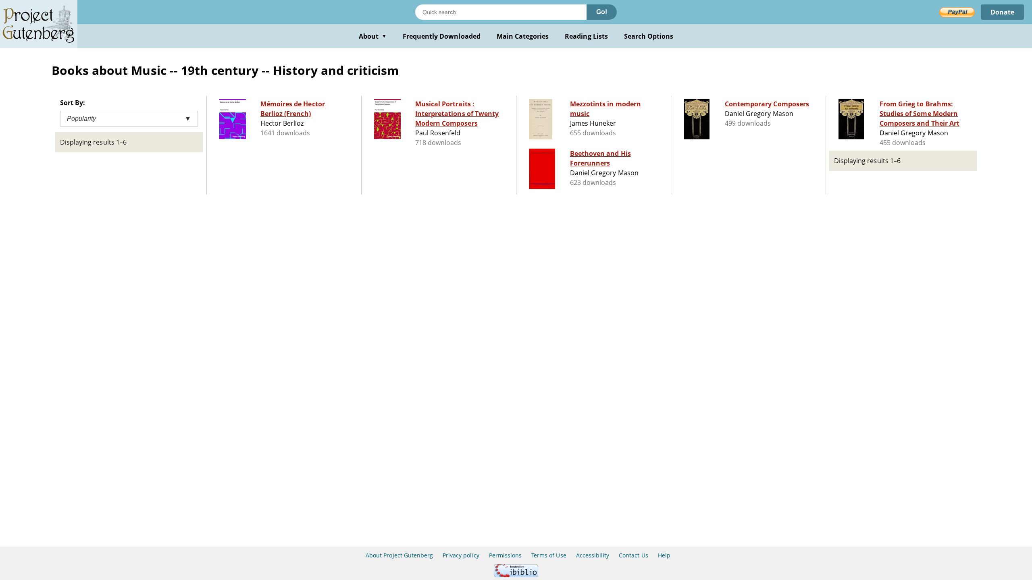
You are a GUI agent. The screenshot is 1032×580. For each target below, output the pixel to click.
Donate (1002, 12)
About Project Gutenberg (399, 555)
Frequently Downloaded (442, 36)
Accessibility (593, 555)
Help (664, 555)
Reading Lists (586, 36)
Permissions (505, 555)
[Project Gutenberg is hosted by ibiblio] (516, 575)
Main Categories (523, 36)
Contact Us (633, 555)
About (373, 36)
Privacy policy (461, 555)
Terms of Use (548, 555)
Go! (601, 11)
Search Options (649, 36)
